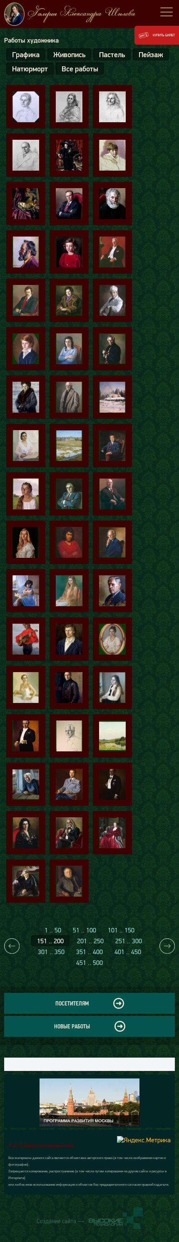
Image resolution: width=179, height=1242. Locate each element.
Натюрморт (30, 68)
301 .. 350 (51, 951)
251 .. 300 (128, 941)
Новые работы (72, 1026)
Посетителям (72, 1003)
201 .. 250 (90, 941)
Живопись (69, 54)
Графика (26, 54)
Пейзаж (151, 54)
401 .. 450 (127, 951)
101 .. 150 (121, 930)
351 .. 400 (89, 951)
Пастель (112, 54)
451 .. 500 (89, 962)
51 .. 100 (84, 930)
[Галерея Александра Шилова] (89, 14)
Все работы (80, 68)
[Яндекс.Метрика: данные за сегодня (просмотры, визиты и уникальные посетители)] (144, 1140)
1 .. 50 (53, 930)
